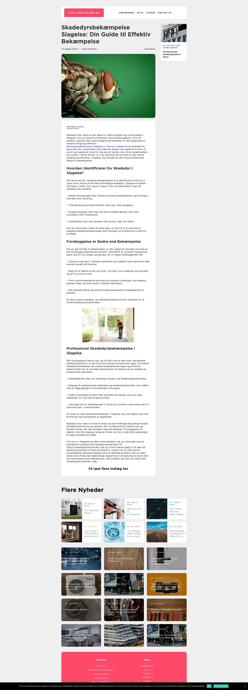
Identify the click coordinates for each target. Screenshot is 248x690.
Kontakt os (164, 13)
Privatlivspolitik (221, 686)
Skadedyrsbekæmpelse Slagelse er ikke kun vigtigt (95, 146)
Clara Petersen (89, 49)
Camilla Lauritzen (170, 47)
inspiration (149, 49)
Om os (140, 13)
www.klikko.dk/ (103, 682)
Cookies (150, 13)
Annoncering (126, 13)
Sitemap (147, 681)
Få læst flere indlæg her (108, 469)
